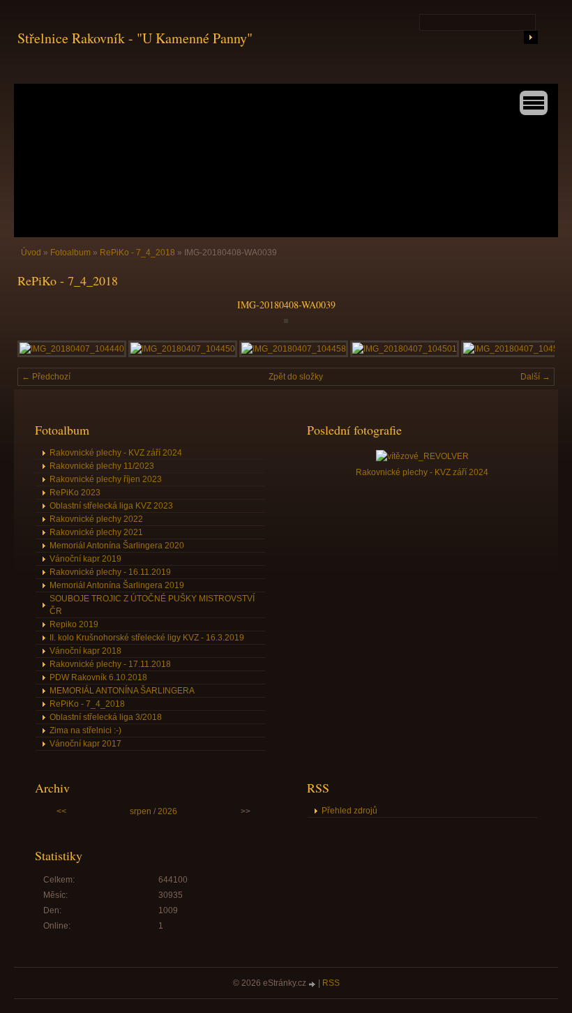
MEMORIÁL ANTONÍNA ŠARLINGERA (122, 691)
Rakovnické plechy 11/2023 (102, 466)
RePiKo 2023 (75, 492)
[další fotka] (532, 321)
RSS (331, 983)
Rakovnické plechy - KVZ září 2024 (116, 453)
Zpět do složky (296, 377)
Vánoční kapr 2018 (85, 651)
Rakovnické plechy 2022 (96, 519)
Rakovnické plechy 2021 (96, 532)
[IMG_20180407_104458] (293, 349)
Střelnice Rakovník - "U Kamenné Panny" (135, 38)
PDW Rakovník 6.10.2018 (98, 677)
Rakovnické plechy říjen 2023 (106, 479)
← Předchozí (46, 377)
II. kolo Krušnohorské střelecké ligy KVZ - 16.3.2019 (147, 638)
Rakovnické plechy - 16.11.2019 (110, 572)
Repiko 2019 (74, 624)
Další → (535, 377)
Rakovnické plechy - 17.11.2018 (110, 664)
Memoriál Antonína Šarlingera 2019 (117, 585)
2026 (167, 811)
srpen (140, 811)
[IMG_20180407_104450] (182, 349)
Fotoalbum (70, 252)
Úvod (31, 252)
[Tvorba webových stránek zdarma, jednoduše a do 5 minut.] (313, 984)
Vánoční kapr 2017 (85, 744)
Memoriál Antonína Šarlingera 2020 (117, 545)
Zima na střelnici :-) (85, 730)
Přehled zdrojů (349, 811)
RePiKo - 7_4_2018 (137, 252)
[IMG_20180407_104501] (404, 349)
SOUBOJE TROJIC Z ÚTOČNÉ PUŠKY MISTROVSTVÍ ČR (152, 605)
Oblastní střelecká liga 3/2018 (106, 717)
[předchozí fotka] (40, 321)
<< (61, 811)
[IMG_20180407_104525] (515, 349)
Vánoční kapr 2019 (85, 559)
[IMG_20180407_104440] (71, 349)
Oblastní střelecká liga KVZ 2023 (111, 506)
